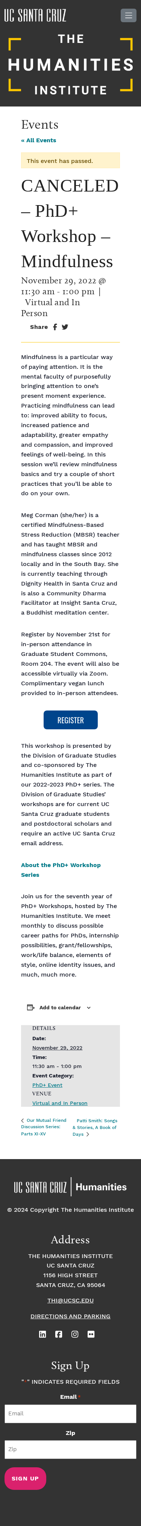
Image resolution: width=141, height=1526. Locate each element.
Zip (70, 1433)
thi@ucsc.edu (70, 1301)
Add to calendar (60, 1007)
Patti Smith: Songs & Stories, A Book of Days (95, 1127)
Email (70, 1397)
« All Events (38, 141)
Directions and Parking (70, 1317)
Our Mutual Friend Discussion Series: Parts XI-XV (44, 1127)
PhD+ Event (47, 1085)
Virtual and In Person (60, 1103)
